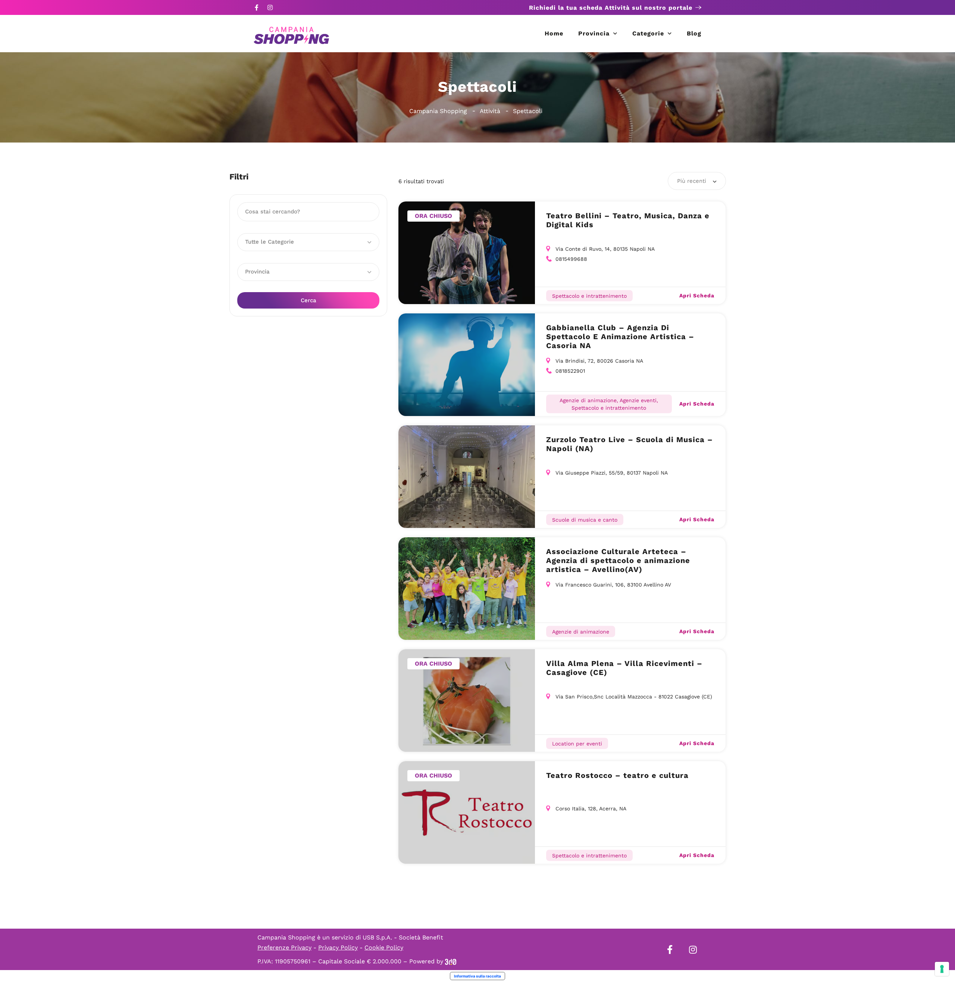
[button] (308, 242)
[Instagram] (270, 7)
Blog (694, 33)
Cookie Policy (383, 947)
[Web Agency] (450, 961)
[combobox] (697, 181)
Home (554, 33)
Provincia (594, 33)
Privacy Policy (338, 947)
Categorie (648, 33)
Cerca (308, 300)
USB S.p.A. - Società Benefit (403, 937)
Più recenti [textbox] (691, 181)
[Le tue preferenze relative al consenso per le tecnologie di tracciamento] (942, 969)
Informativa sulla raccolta (477, 976)
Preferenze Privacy (284, 947)
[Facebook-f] (257, 7)
